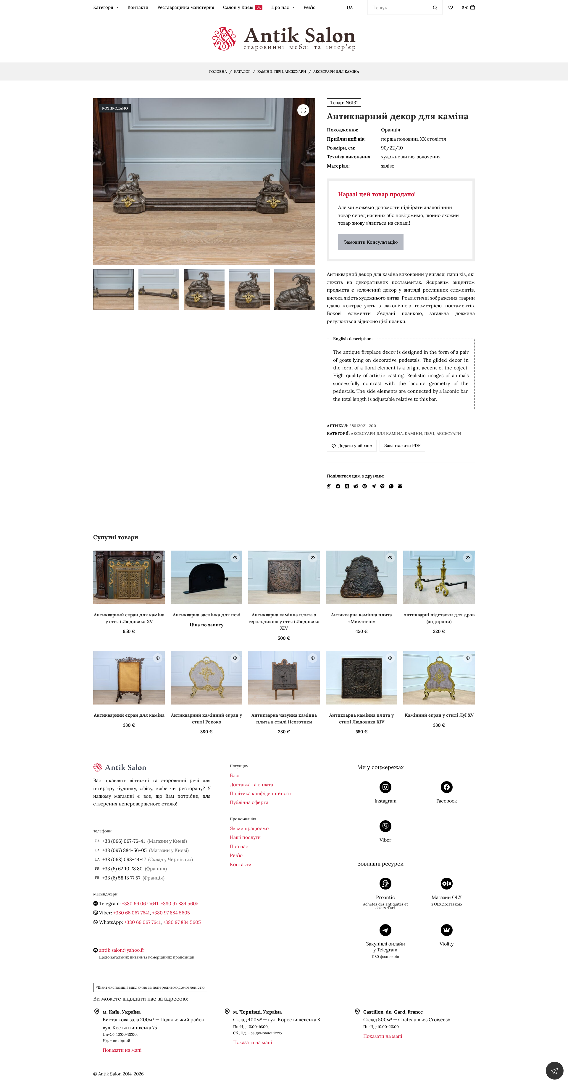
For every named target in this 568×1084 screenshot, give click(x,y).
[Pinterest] (364, 486)
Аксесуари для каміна (377, 433)
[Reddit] (356, 486)
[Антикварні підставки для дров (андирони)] (439, 577)
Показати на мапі (122, 1050)
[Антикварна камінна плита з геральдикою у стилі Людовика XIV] (284, 577)
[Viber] (382, 486)
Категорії (103, 7)
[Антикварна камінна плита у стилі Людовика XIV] (361, 678)
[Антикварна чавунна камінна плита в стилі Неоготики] (284, 678)
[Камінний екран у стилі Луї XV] (439, 678)
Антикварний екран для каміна (129, 715)
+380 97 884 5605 (180, 903)
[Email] (400, 486)
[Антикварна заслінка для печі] (206, 577)
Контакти (138, 7)
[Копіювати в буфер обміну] (329, 486)
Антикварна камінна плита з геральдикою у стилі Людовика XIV (284, 621)
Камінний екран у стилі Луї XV (439, 715)
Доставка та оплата (251, 784)
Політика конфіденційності (261, 793)
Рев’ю (309, 7)
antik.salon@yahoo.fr (121, 950)
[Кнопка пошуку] (435, 7)
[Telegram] (373, 486)
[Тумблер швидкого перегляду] (157, 557)
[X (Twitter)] (347, 486)
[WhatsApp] (391, 486)
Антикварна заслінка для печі (207, 614)
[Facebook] (338, 486)
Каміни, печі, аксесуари (433, 433)
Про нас (280, 7)
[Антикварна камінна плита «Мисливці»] (361, 577)
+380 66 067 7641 (140, 903)
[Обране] (450, 7)
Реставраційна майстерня (185, 7)
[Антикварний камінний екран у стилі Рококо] (206, 678)
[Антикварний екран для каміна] (129, 678)
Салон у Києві (242, 7)
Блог (235, 775)
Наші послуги (245, 837)
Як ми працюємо (249, 828)
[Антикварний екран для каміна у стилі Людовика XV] (129, 577)
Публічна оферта (249, 802)
